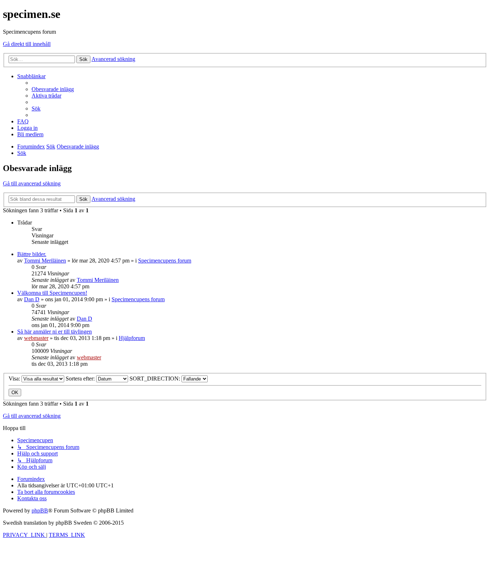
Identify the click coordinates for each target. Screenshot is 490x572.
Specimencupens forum (164, 260)
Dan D (31, 299)
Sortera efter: (81, 378)
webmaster (36, 338)
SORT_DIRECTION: (155, 378)
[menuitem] (53, 89)
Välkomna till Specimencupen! (52, 293)
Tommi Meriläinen (45, 260)
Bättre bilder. (31, 254)
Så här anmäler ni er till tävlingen (54, 331)
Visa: (15, 378)
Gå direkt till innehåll (27, 44)
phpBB (40, 510)
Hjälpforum (132, 338)
